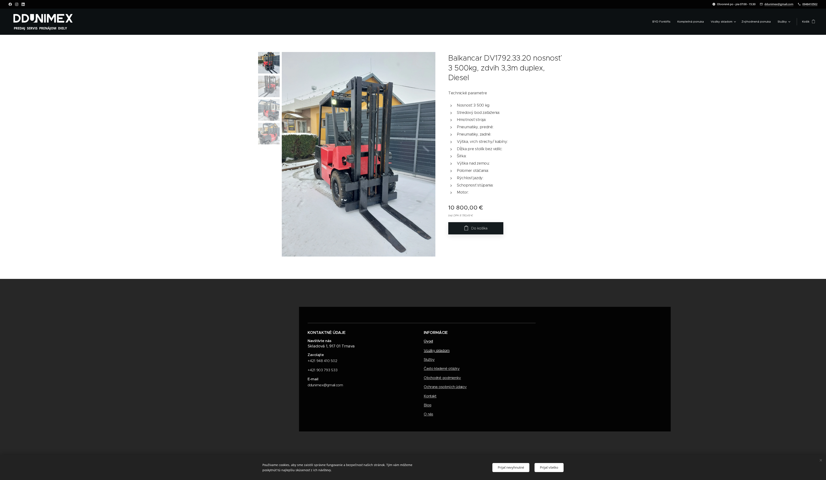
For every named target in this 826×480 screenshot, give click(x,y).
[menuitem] (662, 21)
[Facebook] (10, 4)
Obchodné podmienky (442, 377)
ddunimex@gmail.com (778, 4)
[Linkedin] (23, 4)
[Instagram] (16, 4)
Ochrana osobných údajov (445, 386)
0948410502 (809, 4)
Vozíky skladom (437, 350)
